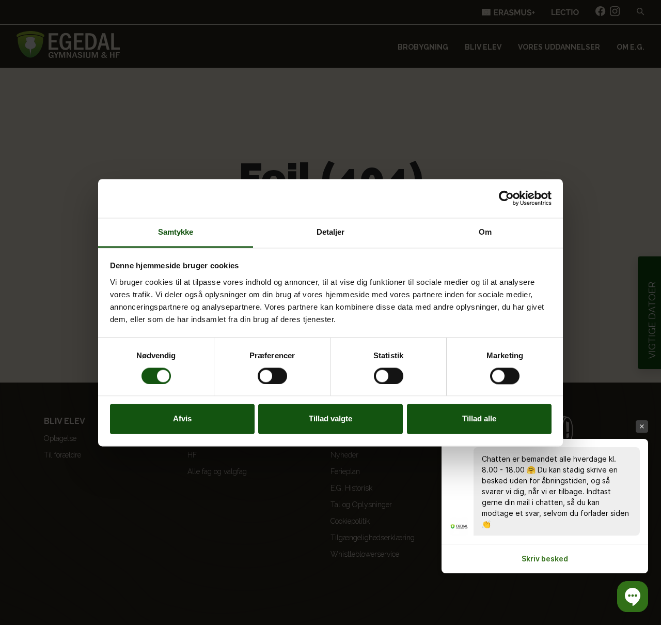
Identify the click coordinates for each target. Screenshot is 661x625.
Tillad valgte (330, 419)
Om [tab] (485, 231)
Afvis (182, 419)
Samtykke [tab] (176, 231)
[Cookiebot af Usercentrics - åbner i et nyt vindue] (506, 198)
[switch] (272, 376)
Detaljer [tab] (331, 231)
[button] (632, 596)
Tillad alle (479, 419)
